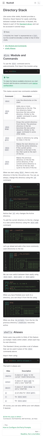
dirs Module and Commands (16, 46)
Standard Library (26, 24)
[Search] (39, 3)
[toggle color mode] (35, 3)
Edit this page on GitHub (13, 416)
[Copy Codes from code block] (37, 72)
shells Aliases (10, 48)
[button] (4, 3)
